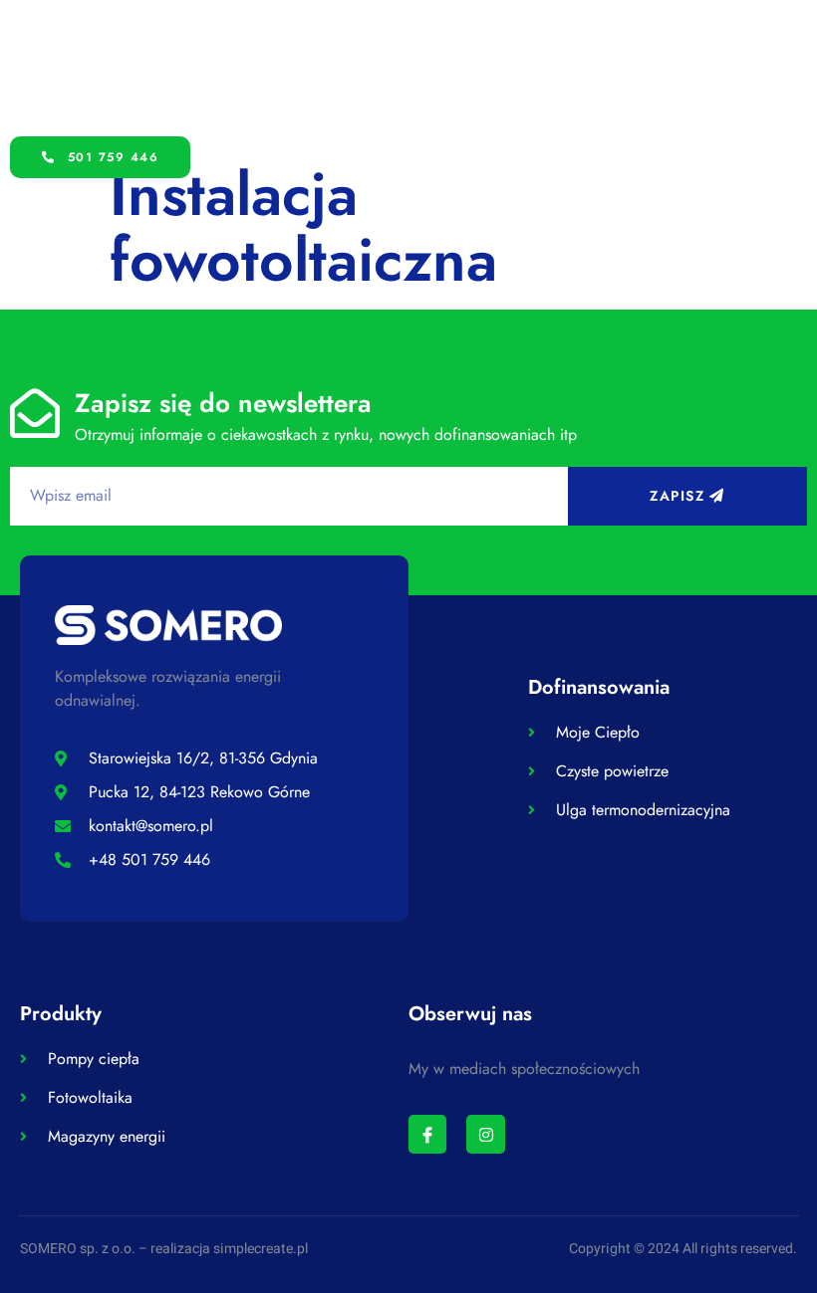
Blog (675, 67)
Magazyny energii (541, 67)
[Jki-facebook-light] (427, 1134)
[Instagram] (485, 1134)
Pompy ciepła (232, 67)
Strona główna (78, 67)
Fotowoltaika (380, 67)
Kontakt (64, 113)
